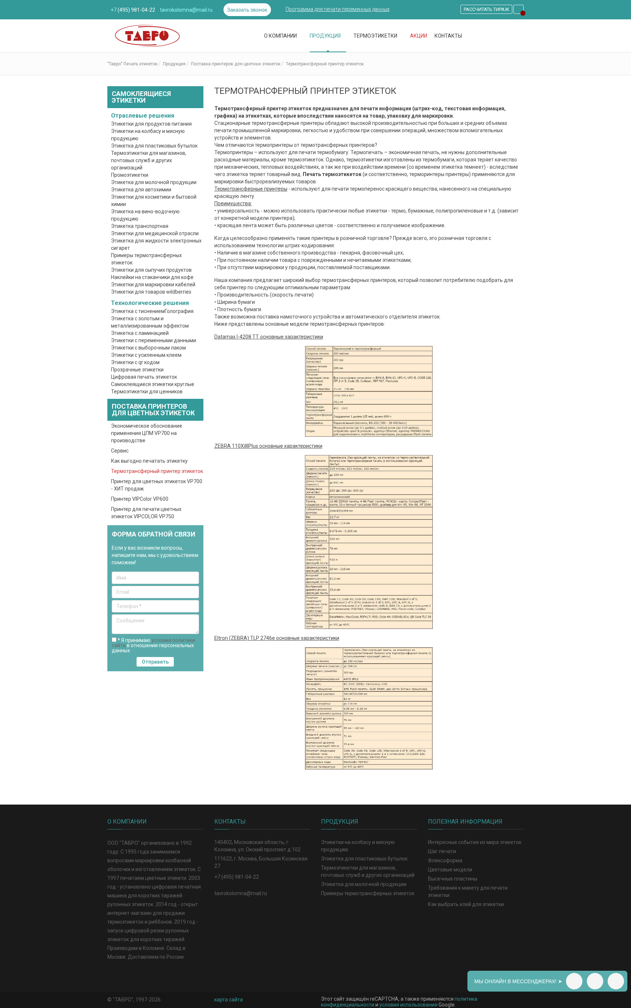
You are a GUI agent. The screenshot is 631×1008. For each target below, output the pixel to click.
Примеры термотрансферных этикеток (367, 893)
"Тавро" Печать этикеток (132, 63)
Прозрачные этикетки (137, 370)
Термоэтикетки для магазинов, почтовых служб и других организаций (148, 160)
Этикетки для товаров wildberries (151, 292)
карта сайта (228, 1000)
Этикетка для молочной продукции (153, 182)
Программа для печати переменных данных (338, 9)
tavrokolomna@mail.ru (186, 10)
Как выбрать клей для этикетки (466, 904)
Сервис (120, 451)
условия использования (408, 1005)
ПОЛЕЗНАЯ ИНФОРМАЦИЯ (465, 821)
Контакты (448, 36)
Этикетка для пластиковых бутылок (154, 146)
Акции (418, 36)
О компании (281, 36)
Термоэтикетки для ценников (147, 391)
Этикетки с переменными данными (153, 340)
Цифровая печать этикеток (144, 377)
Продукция (326, 36)
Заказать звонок (247, 10)
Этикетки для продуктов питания (151, 124)
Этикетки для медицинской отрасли (155, 233)
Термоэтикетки (375, 36)
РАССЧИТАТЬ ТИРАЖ (486, 9)
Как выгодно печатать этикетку (149, 461)
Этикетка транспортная (139, 226)
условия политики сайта (153, 642)
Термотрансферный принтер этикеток (157, 471)
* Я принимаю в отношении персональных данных (153, 645)
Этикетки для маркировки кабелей (153, 284)
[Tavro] (161, 36)
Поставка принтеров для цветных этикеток (235, 63)
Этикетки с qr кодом (135, 362)
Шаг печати (442, 851)
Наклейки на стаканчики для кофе (152, 277)
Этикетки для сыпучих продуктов (151, 270)
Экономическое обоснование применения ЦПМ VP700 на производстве (146, 433)
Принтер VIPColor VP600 (139, 499)
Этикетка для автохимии (141, 189)
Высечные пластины (452, 879)
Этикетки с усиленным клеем (146, 355)
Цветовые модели (450, 870)
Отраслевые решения (143, 115)
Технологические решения (150, 302)
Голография (179, 311)
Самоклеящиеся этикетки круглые (152, 384)
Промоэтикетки (129, 175)
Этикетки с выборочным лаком (148, 348)
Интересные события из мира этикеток (474, 842)
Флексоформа (445, 860)
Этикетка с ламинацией (140, 333)
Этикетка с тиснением (138, 311)
